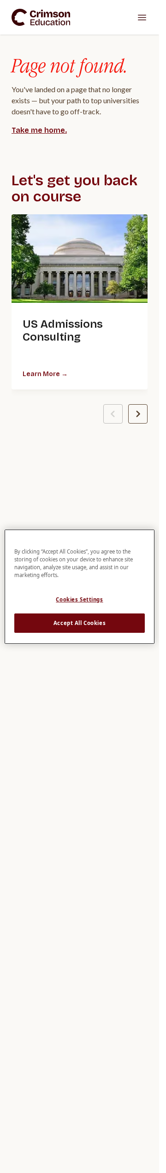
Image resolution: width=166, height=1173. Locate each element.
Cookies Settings (79, 599)
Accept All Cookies (79, 622)
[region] (79, 586)
